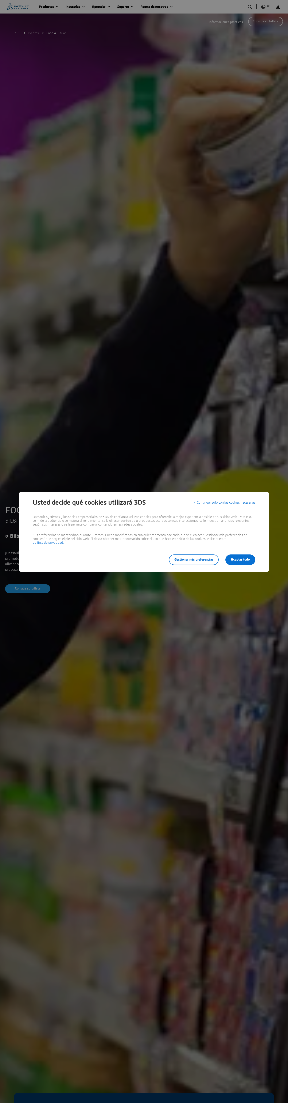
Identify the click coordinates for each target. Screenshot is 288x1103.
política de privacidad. (48, 542)
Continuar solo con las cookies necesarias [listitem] (226, 502)
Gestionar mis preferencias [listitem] (193, 559)
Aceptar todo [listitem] (240, 559)
